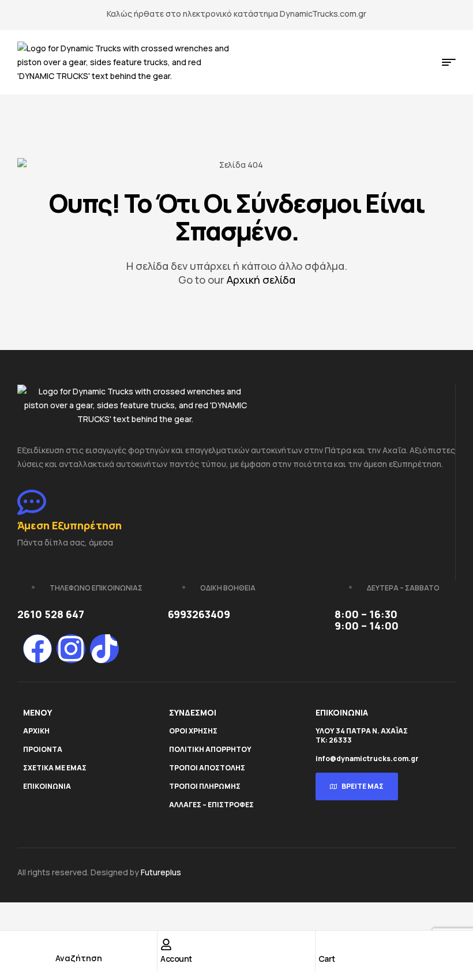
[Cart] (324, 944)
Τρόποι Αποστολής (207, 768)
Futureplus (161, 872)
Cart (326, 958)
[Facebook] (37, 648)
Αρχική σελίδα (261, 280)
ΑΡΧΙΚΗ (36, 731)
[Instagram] (71, 648)
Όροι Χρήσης (193, 731)
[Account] (166, 944)
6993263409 (199, 614)
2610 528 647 (50, 614)
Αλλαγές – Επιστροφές (211, 805)
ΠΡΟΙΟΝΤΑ (42, 749)
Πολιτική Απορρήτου (210, 749)
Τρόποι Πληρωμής (205, 786)
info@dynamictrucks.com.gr (367, 758)
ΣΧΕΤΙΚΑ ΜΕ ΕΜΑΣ (55, 768)
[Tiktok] (104, 648)
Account (176, 958)
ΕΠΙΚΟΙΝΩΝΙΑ (47, 786)
